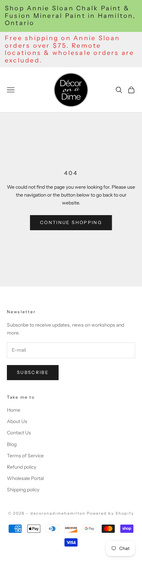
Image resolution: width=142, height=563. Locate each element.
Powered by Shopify (110, 513)
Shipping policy (23, 489)
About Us (17, 421)
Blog (12, 444)
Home (13, 410)
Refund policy (21, 467)
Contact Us (19, 433)
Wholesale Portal (25, 478)
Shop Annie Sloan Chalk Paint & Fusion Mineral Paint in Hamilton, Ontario (70, 16)
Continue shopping (71, 222)
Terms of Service (25, 456)
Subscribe (33, 372)
